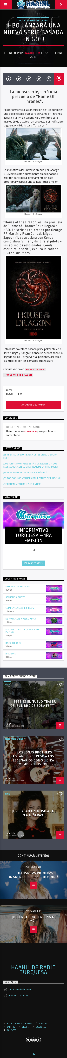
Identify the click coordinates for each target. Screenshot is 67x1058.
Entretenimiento (29, 20)
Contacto (11, 1030)
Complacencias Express (20, 608)
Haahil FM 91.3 (35, 369)
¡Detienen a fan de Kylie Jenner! (22, 484)
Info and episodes (33, 563)
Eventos (11, 1027)
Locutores (41, 1027)
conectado (30, 431)
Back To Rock (13, 643)
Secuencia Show (15, 597)
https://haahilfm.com (20, 989)
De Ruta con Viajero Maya (21, 618)
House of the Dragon (18, 374)
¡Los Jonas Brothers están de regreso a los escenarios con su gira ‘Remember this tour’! (31, 465)
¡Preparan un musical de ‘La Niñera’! (25, 472)
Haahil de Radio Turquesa (33, 970)
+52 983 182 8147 (18, 995)
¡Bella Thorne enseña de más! (34, 919)
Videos (25, 1027)
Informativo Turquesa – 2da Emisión (23, 631)
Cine (7, 684)
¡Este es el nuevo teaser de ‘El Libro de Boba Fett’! (30, 456)
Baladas (11, 653)
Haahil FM (32, 53)
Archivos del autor (33, 404)
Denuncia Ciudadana (18, 586)
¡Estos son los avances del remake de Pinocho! (32, 478)
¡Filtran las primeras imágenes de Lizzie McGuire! (33, 875)
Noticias (43, 1023)
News (45, 20)
